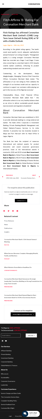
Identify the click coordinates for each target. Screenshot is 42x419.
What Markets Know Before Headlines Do (18, 267)
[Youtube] (5, 340)
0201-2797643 (15, 328)
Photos (6, 245)
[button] (21, 200)
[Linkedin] (2, 340)
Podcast (7, 258)
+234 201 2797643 (20, 330)
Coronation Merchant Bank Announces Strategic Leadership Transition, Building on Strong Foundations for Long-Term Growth (23, 281)
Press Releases (5, 14)
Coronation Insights (10, 270)
